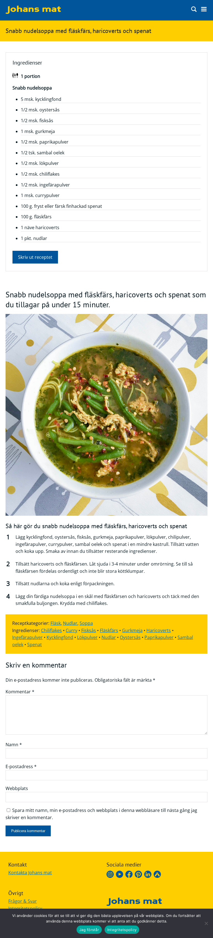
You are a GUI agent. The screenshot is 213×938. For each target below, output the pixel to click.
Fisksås (88, 630)
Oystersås (130, 637)
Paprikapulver (159, 637)
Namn (14, 745)
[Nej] (206, 923)
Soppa (86, 623)
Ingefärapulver (27, 637)
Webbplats (17, 788)
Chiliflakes (51, 630)
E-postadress (21, 766)
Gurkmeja (132, 630)
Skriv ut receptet (35, 257)
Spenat (34, 644)
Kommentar (20, 692)
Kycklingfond (60, 637)
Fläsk (55, 623)
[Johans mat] (33, 12)
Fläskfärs (109, 630)
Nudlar (70, 623)
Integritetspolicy (25, 908)
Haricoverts (158, 630)
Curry (71, 630)
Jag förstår (89, 929)
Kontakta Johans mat (30, 873)
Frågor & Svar (22, 901)
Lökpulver (87, 637)
